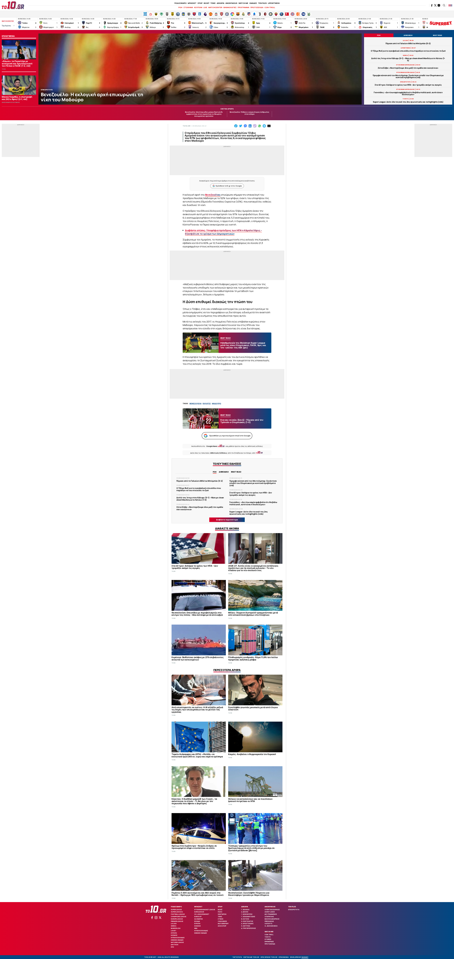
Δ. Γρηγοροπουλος (248, 928)
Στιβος (220, 919)
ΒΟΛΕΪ (206, 3)
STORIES (268, 939)
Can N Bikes (222, 921)
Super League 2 (177, 912)
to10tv (268, 937)
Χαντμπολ (222, 914)
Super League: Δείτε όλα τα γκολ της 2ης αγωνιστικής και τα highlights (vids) (408, 102)
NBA (195, 928)
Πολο (220, 912)
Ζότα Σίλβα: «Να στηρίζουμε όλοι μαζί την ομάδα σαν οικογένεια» (408, 68)
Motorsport (223, 924)
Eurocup (197, 917)
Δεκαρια (244, 907)
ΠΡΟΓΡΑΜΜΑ (243, 7)
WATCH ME (243, 3)
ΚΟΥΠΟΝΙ (198, 7)
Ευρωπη (174, 933)
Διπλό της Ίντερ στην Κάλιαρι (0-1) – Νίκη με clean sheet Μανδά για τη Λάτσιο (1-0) (408, 59)
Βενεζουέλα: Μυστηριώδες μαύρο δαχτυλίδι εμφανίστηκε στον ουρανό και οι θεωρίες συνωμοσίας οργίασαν (204, 114)
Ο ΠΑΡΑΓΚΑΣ (269, 917)
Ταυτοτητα (237, 957)
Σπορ (220, 907)
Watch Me (269, 931)
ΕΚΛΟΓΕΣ (207, 403)
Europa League (177, 919)
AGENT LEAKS (270, 912)
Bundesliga (175, 928)
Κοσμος (174, 935)
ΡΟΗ (180, 7)
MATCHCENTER (215, 7)
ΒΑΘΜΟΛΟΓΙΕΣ (229, 7)
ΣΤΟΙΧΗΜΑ (188, 7)
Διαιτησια (174, 945)
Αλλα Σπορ (222, 926)
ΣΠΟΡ (200, 3)
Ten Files (292, 907)
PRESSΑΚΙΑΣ (269, 921)
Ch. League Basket (201, 914)
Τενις (220, 917)
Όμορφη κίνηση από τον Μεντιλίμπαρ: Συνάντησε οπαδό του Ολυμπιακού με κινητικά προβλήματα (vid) (408, 76)
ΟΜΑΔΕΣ (253, 3)
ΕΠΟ (172, 947)
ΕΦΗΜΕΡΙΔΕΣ (269, 942)
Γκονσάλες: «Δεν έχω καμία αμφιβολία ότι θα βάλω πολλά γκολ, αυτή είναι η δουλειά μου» (408, 93)
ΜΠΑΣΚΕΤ (192, 3)
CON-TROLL (269, 7)
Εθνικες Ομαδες (177, 940)
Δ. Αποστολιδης (247, 924)
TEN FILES (262, 3)
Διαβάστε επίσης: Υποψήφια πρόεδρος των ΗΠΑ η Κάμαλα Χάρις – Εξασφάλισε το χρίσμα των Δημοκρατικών (223, 232)
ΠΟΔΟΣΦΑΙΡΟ (180, 3)
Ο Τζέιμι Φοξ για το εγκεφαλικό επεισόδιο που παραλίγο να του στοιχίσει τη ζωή (408, 51)
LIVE (205, 7)
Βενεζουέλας (212, 194)
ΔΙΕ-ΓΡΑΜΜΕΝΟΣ (271, 914)
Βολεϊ (220, 910)
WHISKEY (304, 957)
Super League (176, 910)
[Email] (269, 126)
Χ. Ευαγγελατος (247, 921)
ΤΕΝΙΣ (213, 3)
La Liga (174, 924)
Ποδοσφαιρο (176, 907)
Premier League (177, 921)
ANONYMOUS (231, 3)
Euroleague (199, 912)
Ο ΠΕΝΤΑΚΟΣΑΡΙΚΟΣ (272, 910)
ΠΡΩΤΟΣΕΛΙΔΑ (256, 7)
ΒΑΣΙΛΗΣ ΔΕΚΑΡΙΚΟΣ (272, 919)
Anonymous (270, 907)
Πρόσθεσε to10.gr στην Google (229, 186)
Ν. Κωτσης (245, 919)
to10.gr (186, 126)
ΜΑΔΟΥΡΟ (216, 403)
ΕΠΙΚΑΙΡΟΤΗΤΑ (293, 910)
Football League (178, 914)
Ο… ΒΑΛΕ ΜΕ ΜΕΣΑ (271, 926)
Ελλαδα (197, 921)
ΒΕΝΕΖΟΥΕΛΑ (195, 403)
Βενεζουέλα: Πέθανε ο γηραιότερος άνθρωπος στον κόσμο (249, 113)
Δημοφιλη (224, 472)
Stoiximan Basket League (204, 910)
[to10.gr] (13, 5)
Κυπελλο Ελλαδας (178, 938)
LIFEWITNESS (274, 3)
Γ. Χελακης (245, 910)
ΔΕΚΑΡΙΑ (220, 3)
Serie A (173, 926)
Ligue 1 (173, 931)
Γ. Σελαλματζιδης (248, 917)
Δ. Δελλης (244, 912)
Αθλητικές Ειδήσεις (218, 453)
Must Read (236, 472)
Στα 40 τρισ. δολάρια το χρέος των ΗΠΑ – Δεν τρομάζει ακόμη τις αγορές (408, 85)
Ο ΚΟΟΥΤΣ (268, 924)
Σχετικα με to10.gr (251, 957)
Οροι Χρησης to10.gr (268, 957)
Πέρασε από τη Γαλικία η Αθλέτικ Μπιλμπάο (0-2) (408, 43)
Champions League (178, 917)
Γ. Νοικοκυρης (246, 914)
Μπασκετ (198, 907)
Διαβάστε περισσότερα (227, 520)
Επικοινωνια (284, 957)
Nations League (177, 942)
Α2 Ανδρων (198, 919)
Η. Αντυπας (245, 926)
